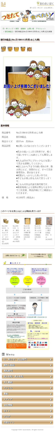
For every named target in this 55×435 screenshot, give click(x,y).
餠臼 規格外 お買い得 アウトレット (31, 29)
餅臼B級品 (9, 31)
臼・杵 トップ (8, 29)
